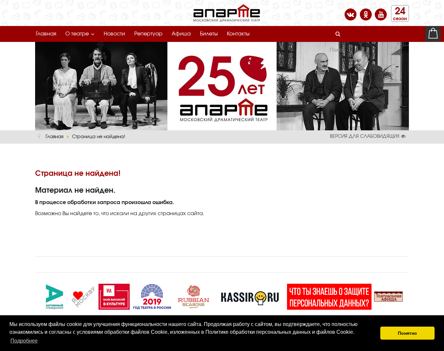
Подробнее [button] (24, 341)
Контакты (238, 33)
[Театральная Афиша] (388, 295)
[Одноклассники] (366, 14)
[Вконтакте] (351, 14)
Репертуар (148, 33)
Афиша (181, 33)
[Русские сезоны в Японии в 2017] (193, 295)
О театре (77, 33)
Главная (46, 33)
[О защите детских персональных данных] (329, 295)
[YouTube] (381, 14)
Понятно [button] (407, 333)
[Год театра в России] (151, 295)
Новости (114, 33)
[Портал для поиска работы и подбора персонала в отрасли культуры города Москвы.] (114, 295)
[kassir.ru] (249, 295)
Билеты (209, 33)
